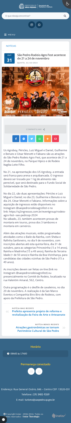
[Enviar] (65, 15)
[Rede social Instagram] (32, 372)
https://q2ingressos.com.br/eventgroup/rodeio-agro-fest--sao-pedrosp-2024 (34, 213)
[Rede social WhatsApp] (39, 372)
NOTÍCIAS (11, 45)
